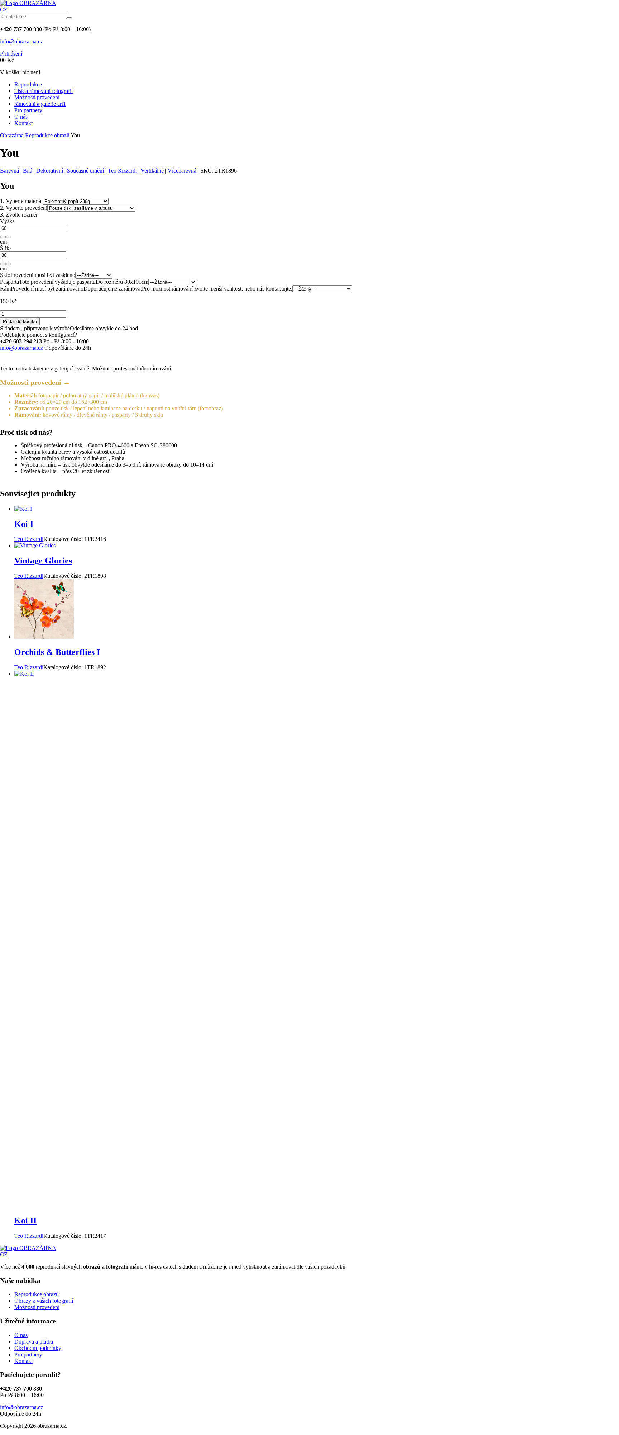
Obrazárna (12, 135)
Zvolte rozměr (19, 215)
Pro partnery (28, 110)
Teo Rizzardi (122, 170)
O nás (21, 117)
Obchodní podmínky (37, 1348)
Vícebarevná (182, 170)
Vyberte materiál (21, 201)
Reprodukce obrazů (47, 135)
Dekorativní (49, 170)
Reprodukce (28, 84)
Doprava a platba (33, 1342)
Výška (7, 221)
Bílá (27, 170)
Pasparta (9, 282)
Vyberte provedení (23, 208)
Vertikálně (152, 170)
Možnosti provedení (36, 97)
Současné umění (85, 170)
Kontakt (23, 123)
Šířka (6, 248)
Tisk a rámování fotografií (43, 91)
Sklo (5, 275)
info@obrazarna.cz (21, 41)
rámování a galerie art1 (40, 104)
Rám (5, 288)
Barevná (9, 170)
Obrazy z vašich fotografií (43, 1301)
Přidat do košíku (20, 321)
